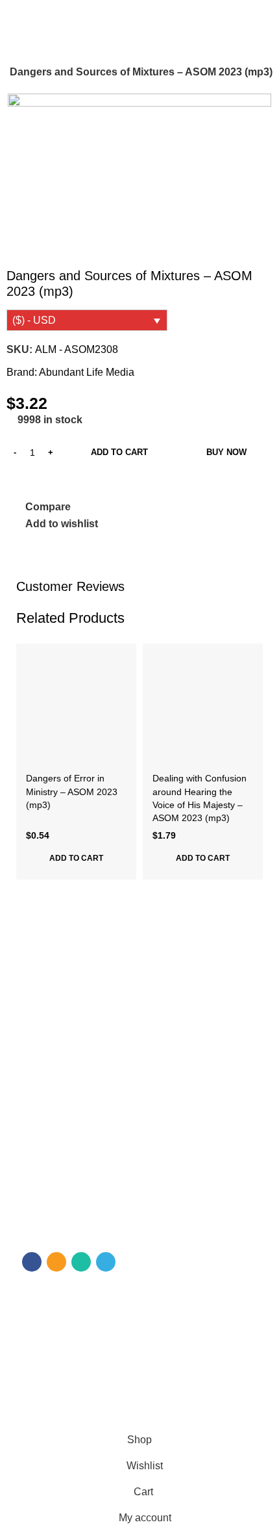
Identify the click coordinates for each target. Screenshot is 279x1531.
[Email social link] (56, 1262)
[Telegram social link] (105, 1262)
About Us (41, 996)
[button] (76, 858)
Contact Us (45, 1018)
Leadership (46, 1085)
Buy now (226, 452)
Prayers (39, 1107)
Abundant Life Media (86, 372)
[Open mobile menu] (15, 16)
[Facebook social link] (32, 1262)
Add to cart (119, 452)
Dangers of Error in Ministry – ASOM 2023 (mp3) (71, 791)
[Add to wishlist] (125, 655)
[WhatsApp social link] (81, 1262)
